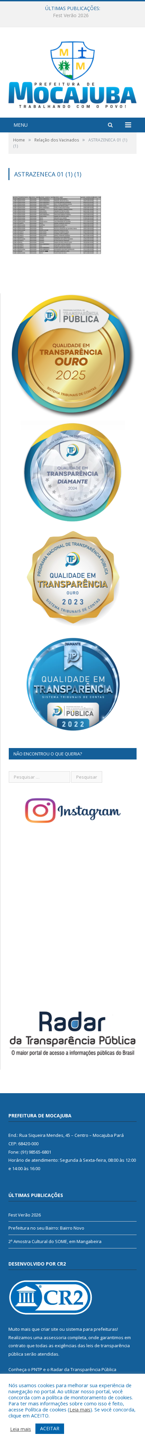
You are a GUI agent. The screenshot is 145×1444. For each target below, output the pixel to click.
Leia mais (79, 1409)
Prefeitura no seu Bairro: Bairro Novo (71, 15)
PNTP (36, 1369)
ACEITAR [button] (49, 1428)
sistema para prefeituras (91, 1329)
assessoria (55, 1337)
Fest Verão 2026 (24, 1215)
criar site (49, 1329)
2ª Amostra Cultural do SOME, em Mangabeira (55, 1241)
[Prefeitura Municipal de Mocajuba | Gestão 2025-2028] (72, 73)
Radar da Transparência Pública (83, 1369)
